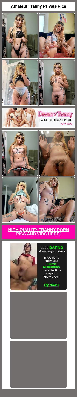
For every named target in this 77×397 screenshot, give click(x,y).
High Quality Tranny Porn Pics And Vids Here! (38, 231)
